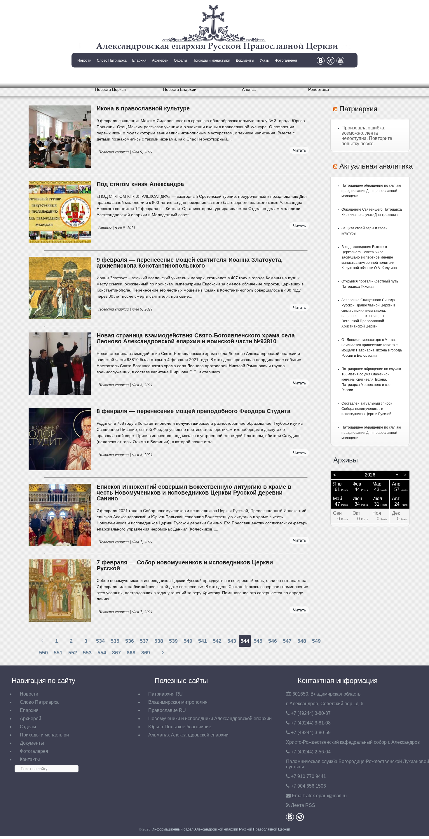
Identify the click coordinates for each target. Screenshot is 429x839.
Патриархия (358, 109)
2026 (370, 474)
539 (173, 641)
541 (202, 641)
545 (258, 641)
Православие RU (167, 710)
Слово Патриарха (112, 60)
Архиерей (160, 60)
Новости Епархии (179, 89)
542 (217, 641)
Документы (245, 60)
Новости (84, 60)
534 (100, 641)
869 (145, 653)
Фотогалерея (286, 60)
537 (144, 641)
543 (231, 641)
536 (129, 641)
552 (72, 653)
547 (287, 641)
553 (87, 653)
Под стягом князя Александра (140, 184)
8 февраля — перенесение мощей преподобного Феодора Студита (193, 411)
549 (316, 641)
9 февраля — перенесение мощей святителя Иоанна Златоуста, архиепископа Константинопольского (190, 262)
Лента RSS (303, 805)
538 (158, 641)
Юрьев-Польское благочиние (179, 726)
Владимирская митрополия (177, 702)
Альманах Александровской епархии (188, 734)
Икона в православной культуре (143, 108)
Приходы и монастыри (211, 60)
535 (115, 641)
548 (301, 641)
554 (101, 653)
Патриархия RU (165, 693)
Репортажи (318, 89)
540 (188, 641)
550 (43, 653)
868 (131, 653)
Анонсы (249, 89)
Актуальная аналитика (376, 166)
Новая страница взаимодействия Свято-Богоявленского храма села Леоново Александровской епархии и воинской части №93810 (196, 338)
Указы (265, 60)
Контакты (84, 75)
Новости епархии (113, 152)
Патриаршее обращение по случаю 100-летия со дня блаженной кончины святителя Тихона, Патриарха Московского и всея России (371, 379)
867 (116, 653)
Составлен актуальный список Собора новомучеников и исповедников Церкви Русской (366, 408)
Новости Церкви (110, 89)
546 (272, 641)
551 (58, 653)
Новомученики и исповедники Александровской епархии (210, 718)
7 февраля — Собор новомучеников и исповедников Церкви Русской (185, 565)
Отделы (180, 60)
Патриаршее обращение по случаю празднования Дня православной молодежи (371, 190)
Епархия (139, 60)
